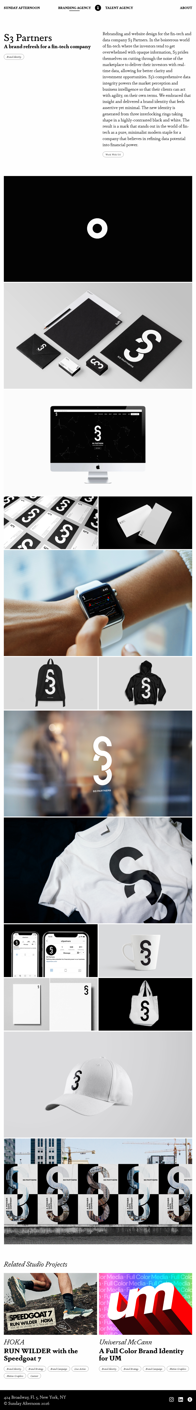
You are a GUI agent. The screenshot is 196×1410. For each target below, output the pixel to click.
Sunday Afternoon (22, 8)
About (186, 8)
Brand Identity (14, 56)
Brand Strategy (36, 1368)
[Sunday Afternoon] (98, 8)
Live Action (80, 1368)
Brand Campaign (59, 1368)
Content (34, 1375)
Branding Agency (74, 8)
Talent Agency (119, 8)
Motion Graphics (15, 1375)
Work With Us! (113, 154)
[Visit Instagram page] (171, 1400)
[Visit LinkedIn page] (180, 1400)
